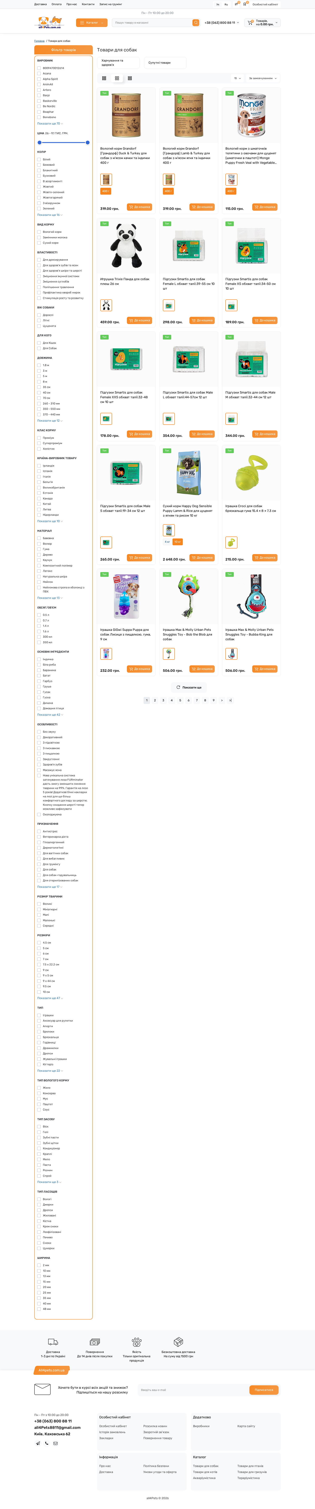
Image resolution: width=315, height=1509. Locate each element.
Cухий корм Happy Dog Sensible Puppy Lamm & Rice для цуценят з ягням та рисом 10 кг (188, 510)
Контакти (88, 4)
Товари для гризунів (252, 1472)
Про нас (71, 4)
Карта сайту (246, 1426)
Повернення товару (157, 1438)
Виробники (201, 1426)
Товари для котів (205, 1472)
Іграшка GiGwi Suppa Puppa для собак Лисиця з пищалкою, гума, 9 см (125, 634)
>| (230, 700)
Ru (226, 4)
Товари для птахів (250, 1466)
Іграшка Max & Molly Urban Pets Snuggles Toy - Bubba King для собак (249, 634)
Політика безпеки (156, 1466)
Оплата (57, 4)
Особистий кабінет (265, 4)
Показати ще (192, 687)
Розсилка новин (155, 1426)
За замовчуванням (261, 78)
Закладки (106, 1438)
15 (235, 78)
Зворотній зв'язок (156, 1432)
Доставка (40, 4)
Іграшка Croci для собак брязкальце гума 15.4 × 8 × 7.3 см (250, 508)
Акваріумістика (204, 1478)
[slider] (39, 142)
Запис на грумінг (110, 4)
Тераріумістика (248, 1478)
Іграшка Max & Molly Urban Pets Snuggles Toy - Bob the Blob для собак (187, 634)
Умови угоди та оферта (160, 1472)
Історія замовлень (112, 1432)
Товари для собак (206, 1466)
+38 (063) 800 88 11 (220, 23)
